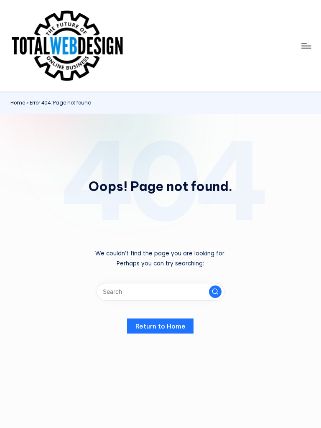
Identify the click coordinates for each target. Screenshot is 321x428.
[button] (215, 291)
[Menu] (305, 45)
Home (17, 102)
